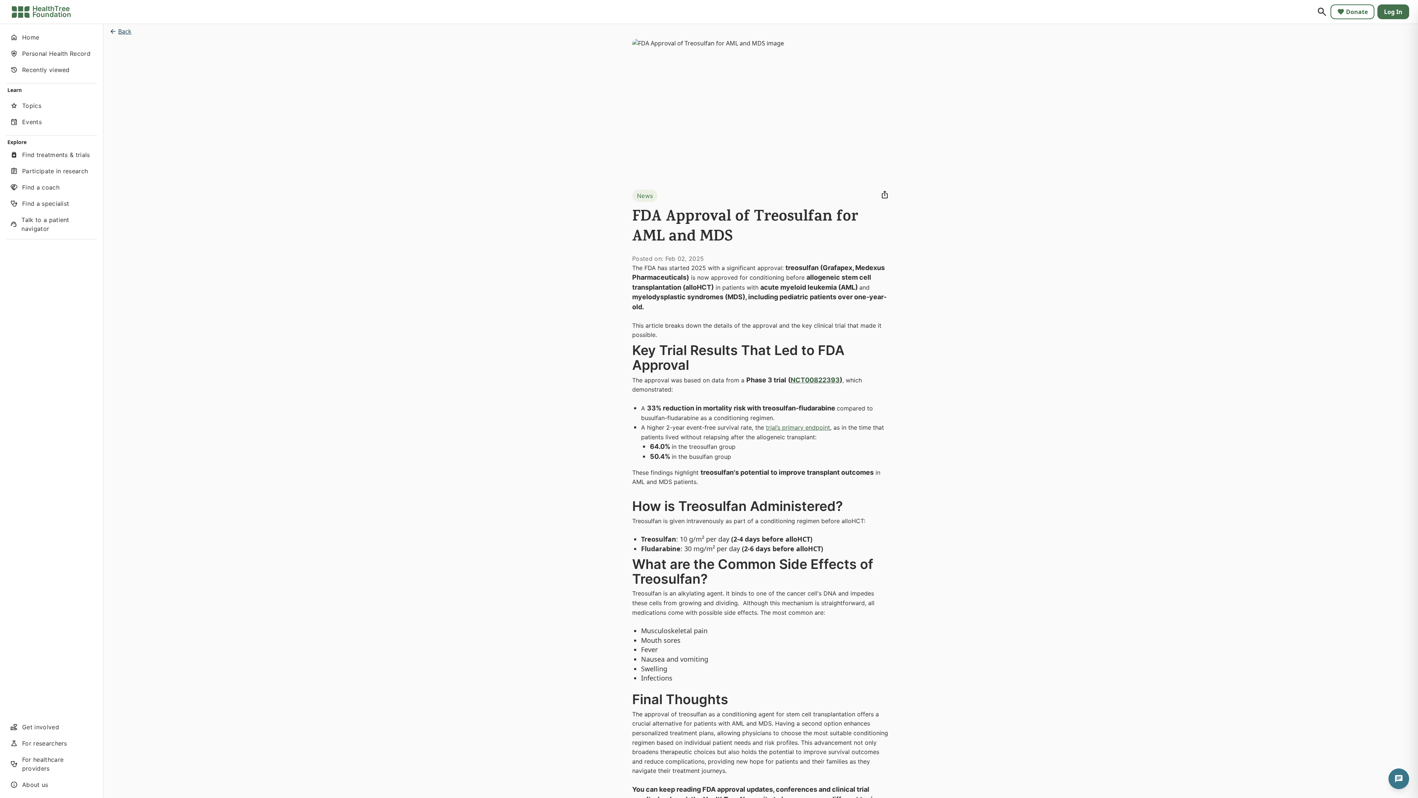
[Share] (884, 194)
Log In (1393, 12)
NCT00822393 (815, 380)
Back (124, 31)
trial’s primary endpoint (798, 427)
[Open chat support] (1398, 778)
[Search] (1322, 11)
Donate (1357, 12)
